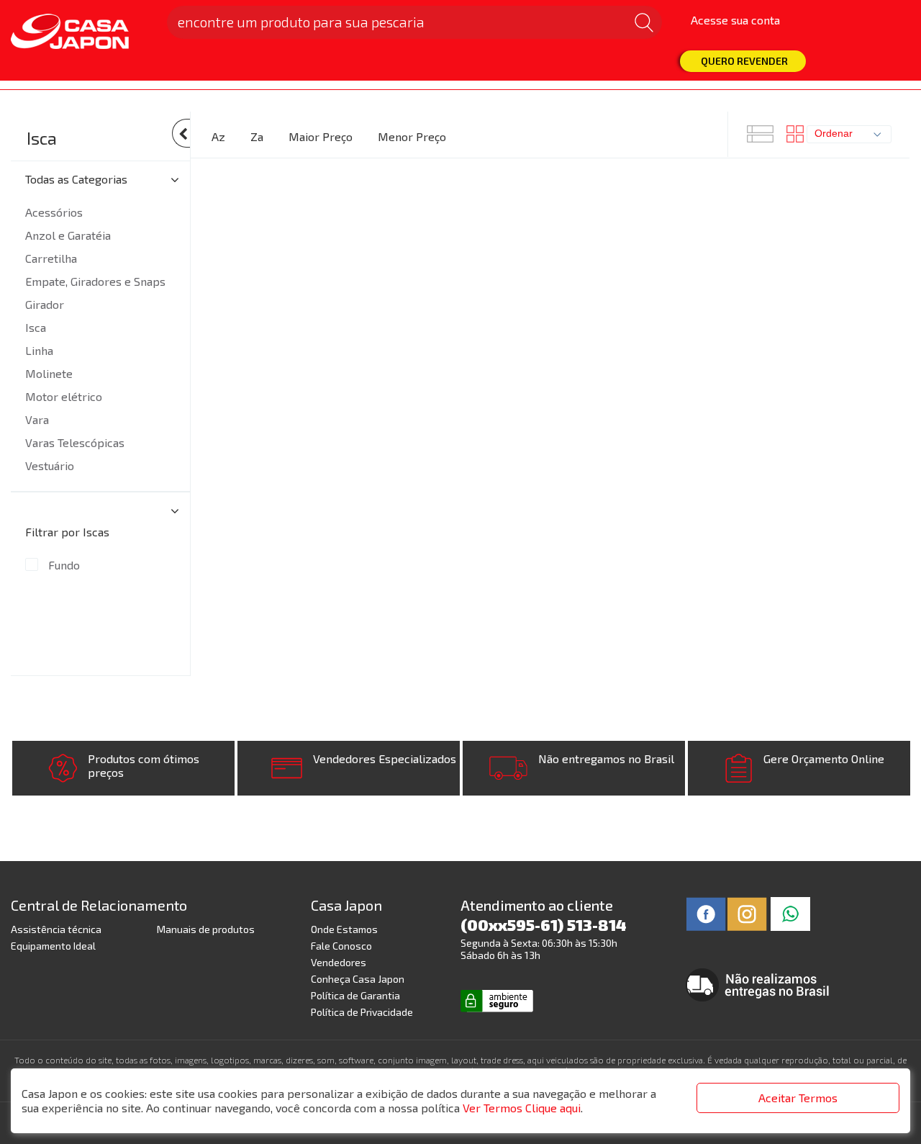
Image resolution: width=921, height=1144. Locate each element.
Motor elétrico (63, 396)
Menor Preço (412, 136)
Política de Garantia (355, 995)
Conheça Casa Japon (357, 979)
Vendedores (338, 962)
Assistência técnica (56, 929)
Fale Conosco (341, 946)
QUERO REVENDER (744, 61)
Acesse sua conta (735, 20)
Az (218, 136)
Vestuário (49, 465)
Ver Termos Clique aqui (522, 1107)
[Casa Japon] (80, 32)
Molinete (49, 373)
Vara (37, 419)
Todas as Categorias (76, 179)
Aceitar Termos (798, 1097)
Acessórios (54, 212)
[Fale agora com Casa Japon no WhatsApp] (790, 912)
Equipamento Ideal (53, 946)
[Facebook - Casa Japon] (706, 912)
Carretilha (51, 258)
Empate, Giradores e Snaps (95, 281)
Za (256, 136)
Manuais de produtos (206, 929)
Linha (39, 350)
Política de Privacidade (362, 1012)
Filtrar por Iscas (67, 532)
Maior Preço (321, 136)
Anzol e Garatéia (68, 235)
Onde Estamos (344, 929)
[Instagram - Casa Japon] (747, 912)
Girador (44, 304)
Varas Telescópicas (74, 442)
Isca (42, 137)
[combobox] (849, 134)
